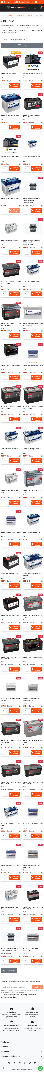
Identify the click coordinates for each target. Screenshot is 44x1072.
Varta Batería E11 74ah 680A (9, 449)
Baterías (10, 15)
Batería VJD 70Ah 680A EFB (9, 574)
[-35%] (11, 270)
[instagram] (32, 2)
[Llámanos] (8, 2)
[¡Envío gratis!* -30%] (11, 61)
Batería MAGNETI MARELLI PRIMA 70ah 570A (31, 241)
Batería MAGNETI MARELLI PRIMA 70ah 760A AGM (9, 950)
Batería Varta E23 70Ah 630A (32, 157)
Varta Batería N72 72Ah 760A (32, 532)
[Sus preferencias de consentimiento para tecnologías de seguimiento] (4, 1068)
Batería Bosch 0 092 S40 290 (9, 865)
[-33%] (11, 687)
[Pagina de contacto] (2, 2)
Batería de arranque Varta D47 (10, 115)
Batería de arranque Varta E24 (10, 198)
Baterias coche (20, 15)
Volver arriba (9, 970)
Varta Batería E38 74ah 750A (9, 240)
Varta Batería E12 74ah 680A (31, 282)
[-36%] (33, 270)
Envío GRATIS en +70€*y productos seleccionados (22, 2)
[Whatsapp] (5, 2)
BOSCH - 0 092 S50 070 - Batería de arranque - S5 (33, 699)
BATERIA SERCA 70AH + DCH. (10, 157)
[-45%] (11, 145)
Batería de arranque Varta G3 (32, 449)
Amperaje (29, 15)
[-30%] (33, 228)
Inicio (4, 15)
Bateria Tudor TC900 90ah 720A (33, 657)
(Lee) (14, 997)
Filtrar (22, 45)
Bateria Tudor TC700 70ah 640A (11, 365)
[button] (29, 8)
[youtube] (36, 2)
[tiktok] (40, 2)
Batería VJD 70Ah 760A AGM (10, 615)
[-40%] (33, 186)
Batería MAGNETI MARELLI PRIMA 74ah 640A (31, 199)
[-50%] (33, 103)
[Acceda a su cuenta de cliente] (35, 8)
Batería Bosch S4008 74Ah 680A (33, 365)
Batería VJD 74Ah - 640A (8, 73)
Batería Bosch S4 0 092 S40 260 (10, 532)
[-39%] (33, 61)
